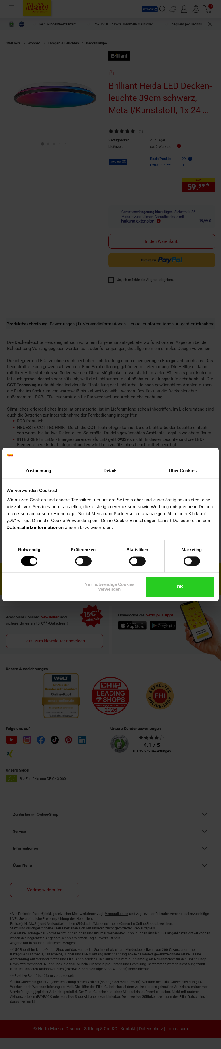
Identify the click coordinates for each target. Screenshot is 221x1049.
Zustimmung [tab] (38, 470)
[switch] (83, 561)
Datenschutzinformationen (35, 527)
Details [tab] (111, 470)
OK (180, 586)
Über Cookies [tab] (183, 470)
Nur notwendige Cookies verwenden (109, 587)
